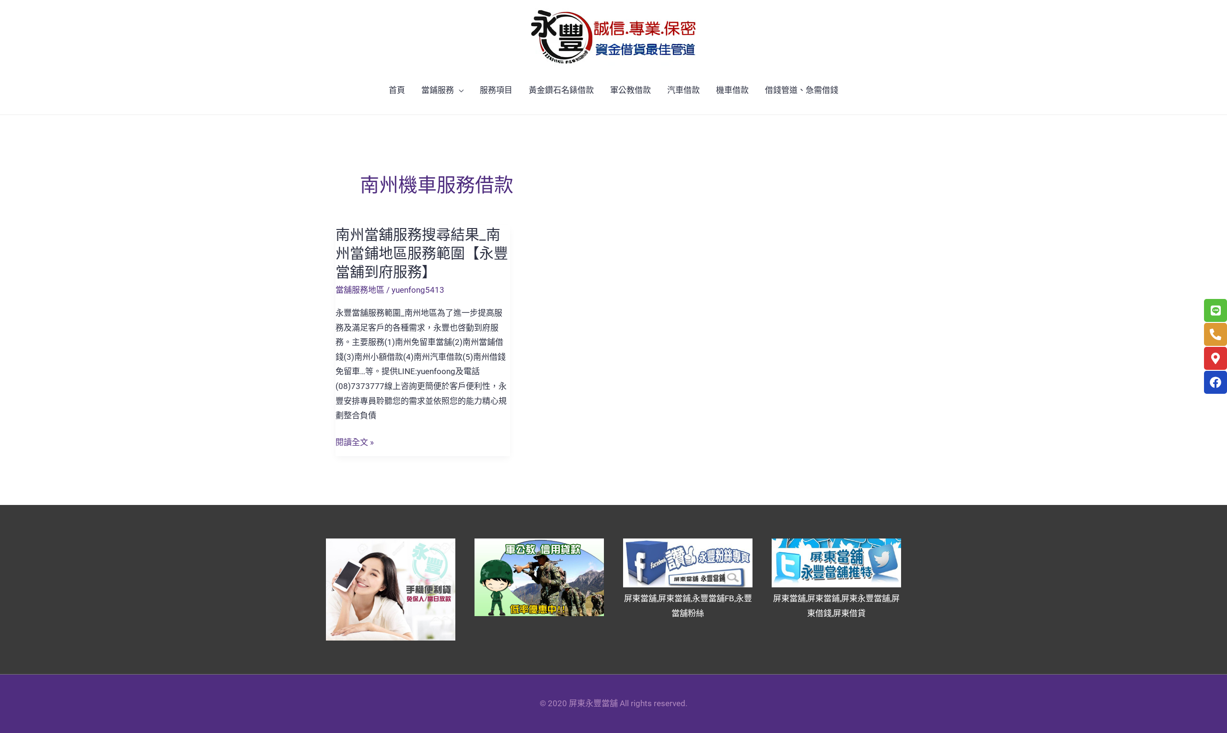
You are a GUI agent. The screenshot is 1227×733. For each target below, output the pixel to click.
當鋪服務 (437, 90)
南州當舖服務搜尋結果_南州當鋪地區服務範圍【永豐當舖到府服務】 (422, 253)
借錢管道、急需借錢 (801, 90)
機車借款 (732, 90)
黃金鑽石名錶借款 (561, 90)
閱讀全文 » (355, 442)
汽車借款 (683, 90)
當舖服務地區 (360, 290)
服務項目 (496, 90)
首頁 (397, 90)
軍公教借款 (630, 90)
